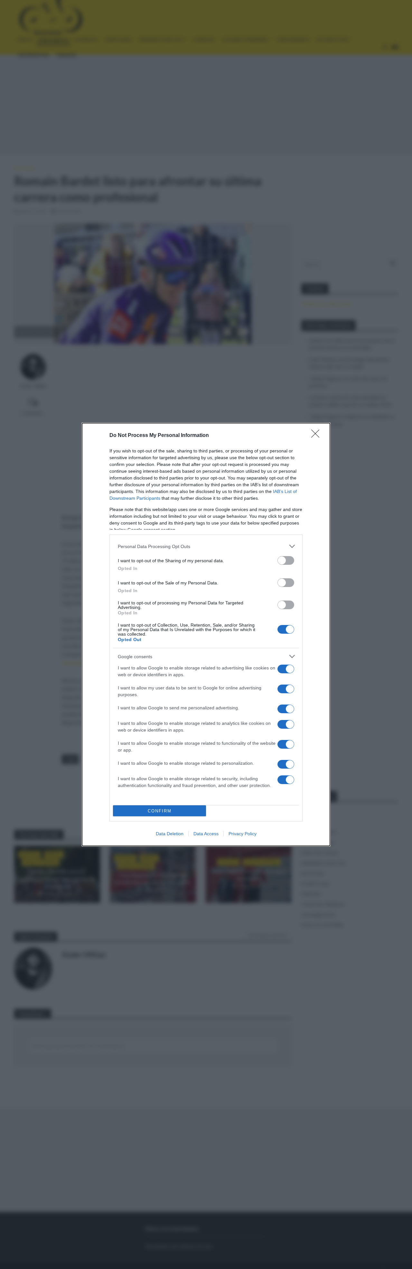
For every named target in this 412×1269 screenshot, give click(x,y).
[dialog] (206, 634)
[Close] (317, 436)
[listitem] (206, 546)
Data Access (206, 833)
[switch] (285, 560)
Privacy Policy (243, 833)
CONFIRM (160, 811)
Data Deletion (169, 833)
